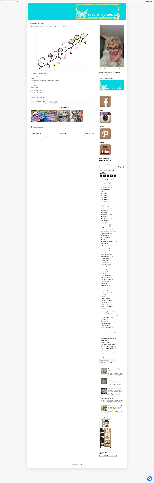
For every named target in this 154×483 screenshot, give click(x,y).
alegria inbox (104, 212)
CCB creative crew (105, 233)
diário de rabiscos (105, 260)
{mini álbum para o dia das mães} (115, 388)
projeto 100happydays (106, 327)
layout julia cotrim (105, 292)
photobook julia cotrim (106, 323)
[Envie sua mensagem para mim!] (149, 478)
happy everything (105, 272)
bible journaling (104, 220)
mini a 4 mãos (104, 310)
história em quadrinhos (106, 275)
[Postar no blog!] (52, 102)
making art (103, 304)
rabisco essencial (104, 331)
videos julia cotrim (105, 350)
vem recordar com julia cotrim (108, 348)
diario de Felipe (104, 258)
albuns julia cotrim (105, 210)
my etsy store (62, 103)
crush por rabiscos (105, 247)
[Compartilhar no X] (54, 102)
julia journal (103, 291)
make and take (104, 302)
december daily (104, 249)
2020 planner (104, 197)
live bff (102, 294)
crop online (103, 245)
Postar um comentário (37, 130)
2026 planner (104, 207)
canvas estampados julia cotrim (108, 231)
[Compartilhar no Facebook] (55, 102)
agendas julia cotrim (105, 208)
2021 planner (104, 199)
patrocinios (103, 319)
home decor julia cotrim (106, 277)
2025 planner (104, 205)
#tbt (102, 191)
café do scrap (104, 228)
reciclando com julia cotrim (107, 333)
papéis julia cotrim (105, 317)
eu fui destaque (104, 266)
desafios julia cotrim (105, 254)
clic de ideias (104, 235)
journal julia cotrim (105, 285)
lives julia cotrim (105, 298)
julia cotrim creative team (107, 287)
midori (102, 308)
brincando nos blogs (105, 224)
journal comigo (104, 283)
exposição (103, 268)
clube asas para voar (105, 237)
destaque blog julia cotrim (107, 256)
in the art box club (105, 281)
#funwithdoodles (104, 184)
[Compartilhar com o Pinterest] (57, 102)
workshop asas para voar (106, 352)
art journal (103, 216)
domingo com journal (106, 264)
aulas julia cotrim (105, 218)
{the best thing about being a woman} (114, 369)
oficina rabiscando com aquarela (108, 315)
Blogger (80, 464)
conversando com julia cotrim (107, 241)
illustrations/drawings (54, 103)
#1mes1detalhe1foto (105, 182)
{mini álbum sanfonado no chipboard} (113, 379)
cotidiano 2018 (104, 243)
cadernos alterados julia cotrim (108, 226)
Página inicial (63, 133)
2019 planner (104, 195)
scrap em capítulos (105, 336)
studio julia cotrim (105, 342)
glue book (103, 270)
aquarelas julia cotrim (106, 214)
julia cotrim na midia (105, 289)
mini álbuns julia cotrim (106, 312)
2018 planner (104, 193)
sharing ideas (104, 340)
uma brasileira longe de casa (107, 344)
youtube (102, 354)
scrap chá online (104, 335)
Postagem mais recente (36, 133)
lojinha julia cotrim (105, 300)
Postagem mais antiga (89, 133)
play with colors (104, 325)
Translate (110, 362)
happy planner (104, 273)
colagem (103, 239)
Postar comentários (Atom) (40, 136)
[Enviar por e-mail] (51, 102)
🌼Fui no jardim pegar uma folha (115, 406)
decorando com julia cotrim (107, 250)
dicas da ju (103, 262)
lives (102, 296)
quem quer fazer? (105, 329)
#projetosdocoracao (105, 189)
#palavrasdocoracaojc (106, 187)
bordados (103, 222)
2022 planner (104, 201)
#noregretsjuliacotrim (106, 186)
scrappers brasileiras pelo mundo (108, 338)
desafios (102, 252)
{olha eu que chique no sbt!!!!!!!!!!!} (109, 398)
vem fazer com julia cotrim (107, 346)
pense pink (103, 321)
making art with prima (106, 306)
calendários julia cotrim (106, 229)
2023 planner (104, 203)
